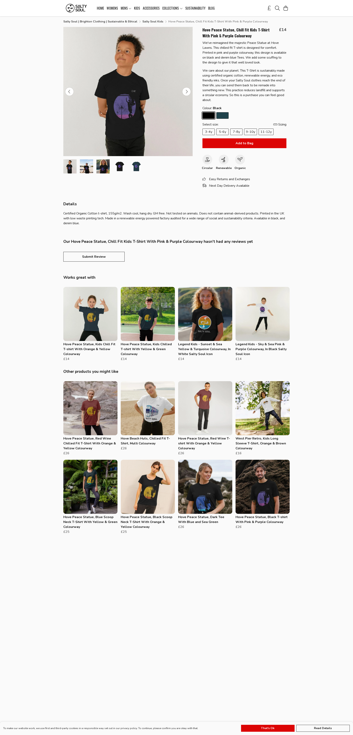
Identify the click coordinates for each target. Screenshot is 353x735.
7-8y (236, 132)
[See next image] (186, 92)
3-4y (208, 132)
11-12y (266, 132)
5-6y (222, 132)
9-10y (250, 132)
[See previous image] (69, 92)
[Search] (277, 8)
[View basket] (286, 8)
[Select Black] (208, 115)
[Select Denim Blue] (222, 115)
